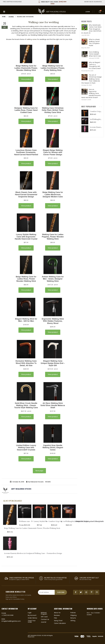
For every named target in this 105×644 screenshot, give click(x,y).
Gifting (72, 621)
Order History (32, 618)
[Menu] (4, 11)
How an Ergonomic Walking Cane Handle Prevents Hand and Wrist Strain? (91, 93)
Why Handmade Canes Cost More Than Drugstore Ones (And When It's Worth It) (91, 29)
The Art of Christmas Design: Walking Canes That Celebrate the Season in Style (91, 79)
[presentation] (99, 106)
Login (88, 12)
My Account (32, 615)
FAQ (55, 618)
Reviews (57, 615)
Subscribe (60, 592)
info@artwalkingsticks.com (11, 621)
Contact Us (45, 619)
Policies (73, 613)
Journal (43, 622)
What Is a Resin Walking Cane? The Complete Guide (94, 42)
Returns (73, 618)
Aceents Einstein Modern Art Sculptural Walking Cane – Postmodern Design (33, 553)
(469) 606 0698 (53, 3)
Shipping (73, 615)
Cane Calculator (60, 623)
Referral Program (44, 613)
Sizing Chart (58, 621)
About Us (57, 613)
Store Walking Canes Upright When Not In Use (95, 54)
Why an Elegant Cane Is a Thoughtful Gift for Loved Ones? (95, 65)
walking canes (32, 39)
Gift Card (44, 617)
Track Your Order (31, 621)
